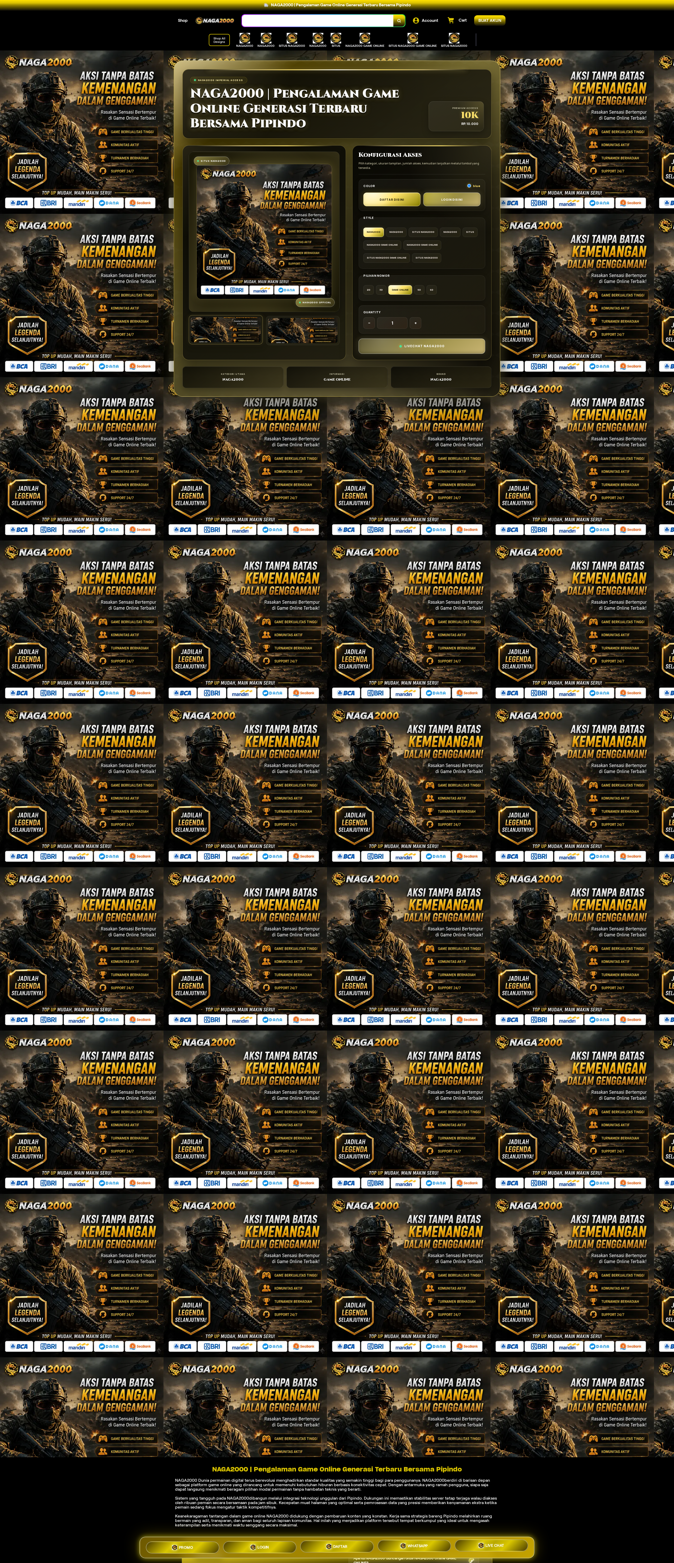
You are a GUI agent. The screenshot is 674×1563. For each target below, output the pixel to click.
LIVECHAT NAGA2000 (424, 346)
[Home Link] (215, 21)
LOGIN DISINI (452, 199)
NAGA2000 (186, 1480)
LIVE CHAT (494, 1547)
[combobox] (318, 21)
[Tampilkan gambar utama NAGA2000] (226, 329)
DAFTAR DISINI (392, 199)
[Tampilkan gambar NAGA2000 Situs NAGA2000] (303, 330)
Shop (183, 20)
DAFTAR (340, 1546)
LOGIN (263, 1545)
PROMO (186, 1545)
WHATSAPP (418, 1546)
